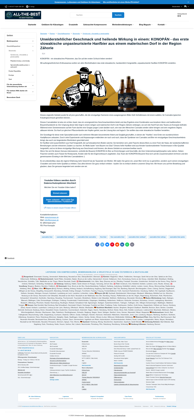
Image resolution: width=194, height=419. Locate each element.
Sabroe (148, 379)
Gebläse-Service (54, 356)
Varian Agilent (124, 358)
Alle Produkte (53, 344)
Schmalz (121, 353)
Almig (159, 341)
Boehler (164, 348)
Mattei (147, 375)
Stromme (148, 382)
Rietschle (162, 377)
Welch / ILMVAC (118, 360)
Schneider (161, 379)
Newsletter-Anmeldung (24, 372)
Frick (170, 358)
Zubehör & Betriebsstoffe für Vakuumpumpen (126, 384)
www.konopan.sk (52, 217)
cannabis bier (47, 237)
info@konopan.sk (52, 220)
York (155, 387)
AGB (151, 406)
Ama (165, 341)
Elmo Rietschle (118, 348)
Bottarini (172, 348)
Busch (120, 344)
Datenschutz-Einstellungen (94, 415)
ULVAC (123, 356)
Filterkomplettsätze (119, 382)
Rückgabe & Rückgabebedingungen (60, 358)
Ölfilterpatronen (118, 377)
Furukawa (149, 360)
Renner (157, 377)
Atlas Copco (124, 341)
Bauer (153, 346)
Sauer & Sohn (154, 379)
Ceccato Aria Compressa (153, 353)
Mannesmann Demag (165, 372)
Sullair (153, 382)
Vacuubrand (117, 358)
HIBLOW (84, 346)
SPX (169, 379)
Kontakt (52, 377)
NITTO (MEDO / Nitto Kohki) (90, 358)
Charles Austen (86, 356)
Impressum (145, 406)
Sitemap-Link (21, 370)
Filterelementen (118, 370)
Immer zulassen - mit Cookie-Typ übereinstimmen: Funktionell (60, 200)
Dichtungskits (117, 379)
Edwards (116, 346)
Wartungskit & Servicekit (120, 365)
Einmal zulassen (60, 193)
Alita (83, 360)
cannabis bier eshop (158, 237)
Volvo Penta (161, 384)
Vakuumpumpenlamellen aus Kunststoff (124, 372)
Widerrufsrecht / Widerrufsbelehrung (60, 363)
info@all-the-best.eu (28, 348)
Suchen (118, 15)
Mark (172, 372)
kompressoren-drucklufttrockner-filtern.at (32, 406)
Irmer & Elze (157, 367)
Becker (116, 344)
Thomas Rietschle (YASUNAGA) (91, 351)
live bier (103, 237)
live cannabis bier (117, 237)
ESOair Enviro (86, 344)
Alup (162, 341)
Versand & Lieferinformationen (58, 360)
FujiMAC (84, 363)
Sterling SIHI (117, 356)
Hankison (169, 363)
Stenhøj (173, 379)
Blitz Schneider (158, 348)
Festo (156, 358)
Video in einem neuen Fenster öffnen (61, 208)
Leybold (132, 348)
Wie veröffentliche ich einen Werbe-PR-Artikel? (121, 2)
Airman (156, 341)
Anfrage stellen (54, 379)
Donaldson (158, 356)
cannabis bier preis (177, 237)
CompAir (173, 353)
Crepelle (148, 356)
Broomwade (149, 351)
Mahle (147, 372)
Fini (162, 358)
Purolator (152, 377)
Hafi (165, 363)
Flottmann (166, 358)
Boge (168, 348)
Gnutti (157, 363)
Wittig (166, 384)
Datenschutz (138, 406)
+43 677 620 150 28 (25, 350)
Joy (169, 367)
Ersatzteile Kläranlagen (56, 348)
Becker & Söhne (167, 346)
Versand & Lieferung (159, 406)
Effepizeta (122, 346)
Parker (148, 377)
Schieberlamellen (118, 367)
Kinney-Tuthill (126, 348)
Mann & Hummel (154, 372)
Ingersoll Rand (150, 367)
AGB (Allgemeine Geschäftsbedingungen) (61, 375)
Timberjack (154, 384)
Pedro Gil (137, 348)
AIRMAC (84, 353)
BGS (152, 348)
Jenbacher (164, 367)
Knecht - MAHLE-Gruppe (153, 370)
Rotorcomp (168, 377)
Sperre (166, 379)
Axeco (151, 344)
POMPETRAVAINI (128, 351)
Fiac (160, 358)
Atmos (147, 344)
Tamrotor (148, 384)
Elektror (127, 346)
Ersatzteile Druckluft (55, 353)
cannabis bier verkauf (65, 237)
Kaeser (172, 367)
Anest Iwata (117, 341)
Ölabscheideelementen (120, 375)
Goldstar (161, 363)
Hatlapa (174, 363)
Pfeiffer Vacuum (118, 351)
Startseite (52, 341)
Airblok (152, 341)
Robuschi (116, 353)
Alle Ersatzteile (54, 346)
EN (30, 375)
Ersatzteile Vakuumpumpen (57, 351)
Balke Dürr (149, 346)
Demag (153, 356)
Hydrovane (170, 365)
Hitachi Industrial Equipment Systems (156, 365)
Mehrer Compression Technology (159, 375)
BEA (157, 346)
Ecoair (147, 358)
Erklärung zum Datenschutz (115, 415)
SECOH (84, 348)
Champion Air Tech (165, 353)
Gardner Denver (150, 363)
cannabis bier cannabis (87, 237)
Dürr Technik (125, 344)
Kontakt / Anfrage (171, 406)
